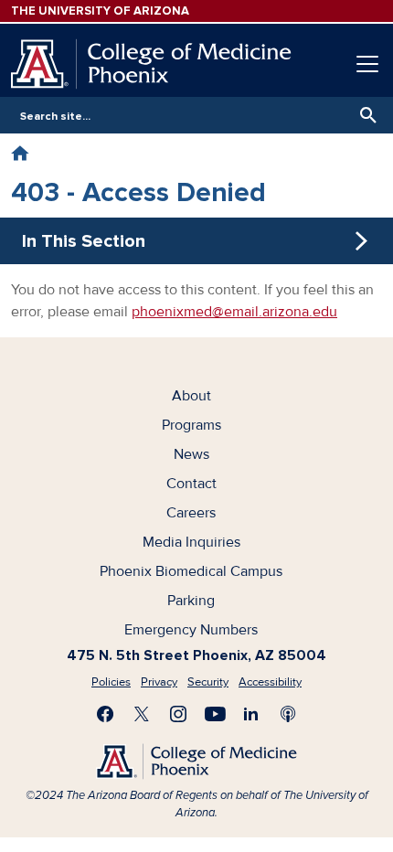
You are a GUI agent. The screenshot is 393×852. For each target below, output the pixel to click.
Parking (191, 600)
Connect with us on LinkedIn (251, 714)
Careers (191, 513)
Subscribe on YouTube (214, 714)
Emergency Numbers (191, 630)
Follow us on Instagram (178, 714)
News (191, 454)
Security (207, 682)
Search (363, 115)
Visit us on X (141, 714)
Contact (191, 483)
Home (19, 153)
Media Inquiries (191, 542)
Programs (191, 425)
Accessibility (270, 682)
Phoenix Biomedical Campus (191, 571)
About (191, 396)
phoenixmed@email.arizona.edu (234, 312)
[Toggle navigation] (367, 64)
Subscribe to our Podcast (288, 714)
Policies (111, 682)
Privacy (159, 682)
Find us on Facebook (105, 714)
